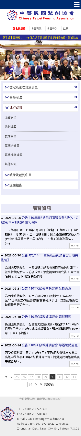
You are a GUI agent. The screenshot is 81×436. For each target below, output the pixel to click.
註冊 (65, 28)
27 (31, 377)
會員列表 (36, 28)
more (75, 246)
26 (24, 377)
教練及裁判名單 (20, 175)
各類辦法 (15, 97)
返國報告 (15, 185)
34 (30, 384)
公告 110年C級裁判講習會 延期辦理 (46, 288)
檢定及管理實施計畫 (23, 87)
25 (17, 377)
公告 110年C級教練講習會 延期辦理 (46, 316)
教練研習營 (12, 145)
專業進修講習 (13, 155)
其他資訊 (11, 164)
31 (60, 377)
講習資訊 (15, 107)
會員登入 (52, 28)
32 (67, 377)
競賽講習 (11, 117)
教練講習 (11, 136)
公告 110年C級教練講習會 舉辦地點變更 (50, 345)
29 (45, 377)
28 (38, 377)
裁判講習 (11, 127)
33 (74, 377)
